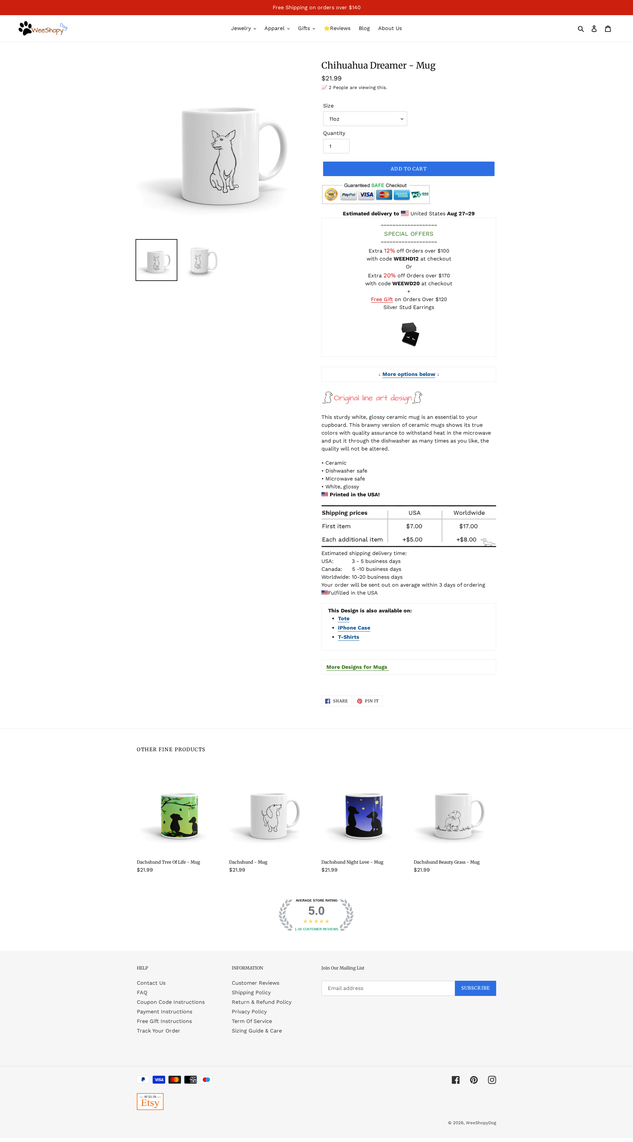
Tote (343, 618)
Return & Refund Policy (261, 1002)
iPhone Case (354, 628)
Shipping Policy (251, 992)
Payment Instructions (164, 1011)
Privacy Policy (249, 1011)
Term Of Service (252, 1021)
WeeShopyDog (481, 1122)
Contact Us (151, 983)
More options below (408, 374)
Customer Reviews (255, 983)
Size (328, 106)
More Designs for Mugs (357, 667)
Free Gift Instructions (164, 1021)
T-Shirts (348, 637)
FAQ (142, 992)
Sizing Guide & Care (257, 1031)
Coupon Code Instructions (171, 1002)
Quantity (334, 133)
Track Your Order (158, 1031)
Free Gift (382, 299)
